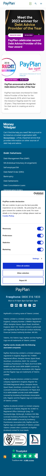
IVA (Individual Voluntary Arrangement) (20, 163)
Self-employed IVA (11, 167)
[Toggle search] (35, 3)
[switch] (40, 235)
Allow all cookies (23, 266)
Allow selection (23, 273)
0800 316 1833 (31, 297)
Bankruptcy (8, 176)
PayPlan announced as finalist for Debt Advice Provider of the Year (20, 85)
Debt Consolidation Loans (14, 185)
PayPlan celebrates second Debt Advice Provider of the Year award (24, 43)
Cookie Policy (8, 216)
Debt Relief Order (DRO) (14, 172)
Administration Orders (13, 190)
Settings (36, 259)
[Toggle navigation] (41, 3)
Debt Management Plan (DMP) (16, 158)
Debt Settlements (11, 181)
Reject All (23, 280)
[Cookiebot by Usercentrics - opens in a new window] (33, 193)
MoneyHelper (9, 138)
